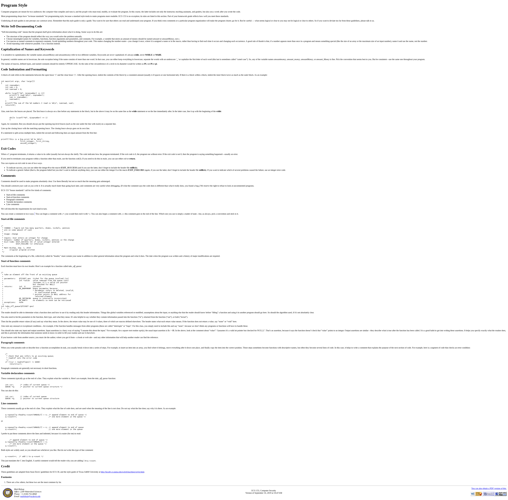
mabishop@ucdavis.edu (30, 496)
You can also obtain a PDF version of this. (489, 488)
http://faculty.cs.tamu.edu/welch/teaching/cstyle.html (122, 472)
